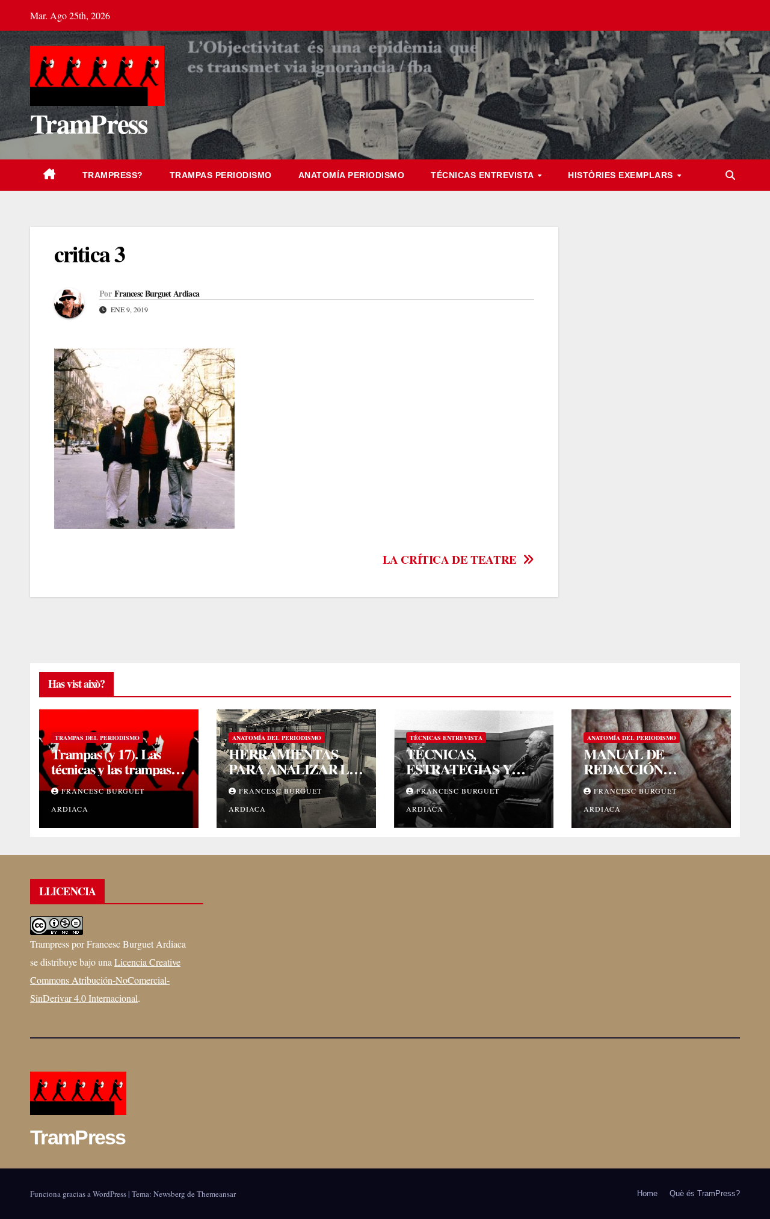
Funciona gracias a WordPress (79, 1193)
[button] (730, 174)
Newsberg (169, 1193)
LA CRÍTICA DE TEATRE (450, 560)
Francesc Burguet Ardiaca (156, 293)
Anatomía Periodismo (351, 175)
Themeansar (216, 1193)
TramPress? (112, 175)
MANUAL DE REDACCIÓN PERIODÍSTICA (631, 768)
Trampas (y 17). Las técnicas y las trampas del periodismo (111, 768)
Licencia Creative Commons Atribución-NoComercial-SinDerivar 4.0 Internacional (105, 979)
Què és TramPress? (705, 1193)
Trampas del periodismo (97, 737)
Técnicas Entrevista (483, 175)
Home (647, 1193)
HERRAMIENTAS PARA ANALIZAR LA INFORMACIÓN (294, 768)
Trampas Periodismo (221, 175)
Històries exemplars (622, 175)
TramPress (89, 123)
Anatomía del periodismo (276, 737)
